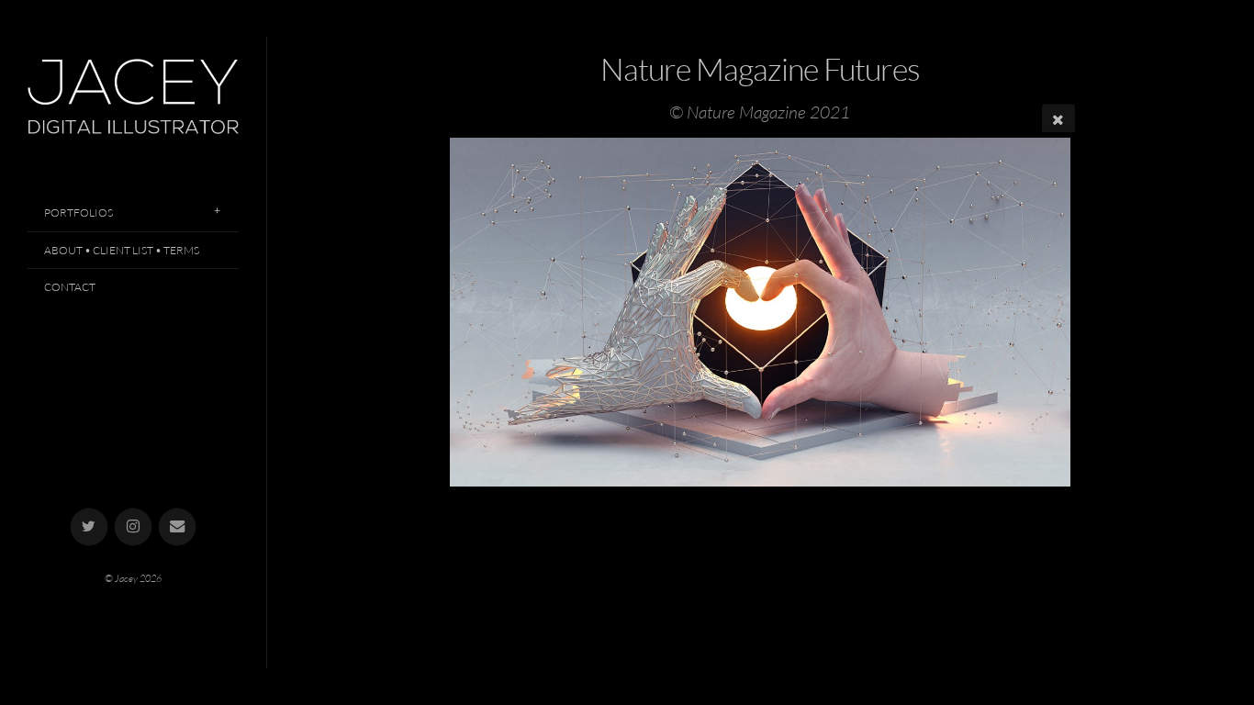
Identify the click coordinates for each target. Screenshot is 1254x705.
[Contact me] (177, 527)
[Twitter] (89, 527)
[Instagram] (133, 527)
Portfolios (78, 212)
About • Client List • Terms (121, 250)
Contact (69, 287)
